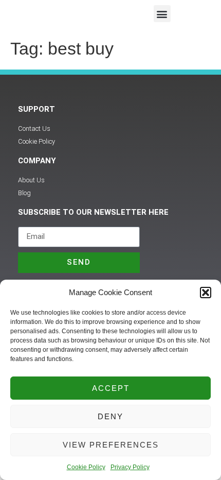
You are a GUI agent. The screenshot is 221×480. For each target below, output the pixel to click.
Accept (111, 388)
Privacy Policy (130, 467)
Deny (110, 416)
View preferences (111, 444)
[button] (205, 292)
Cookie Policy (86, 467)
